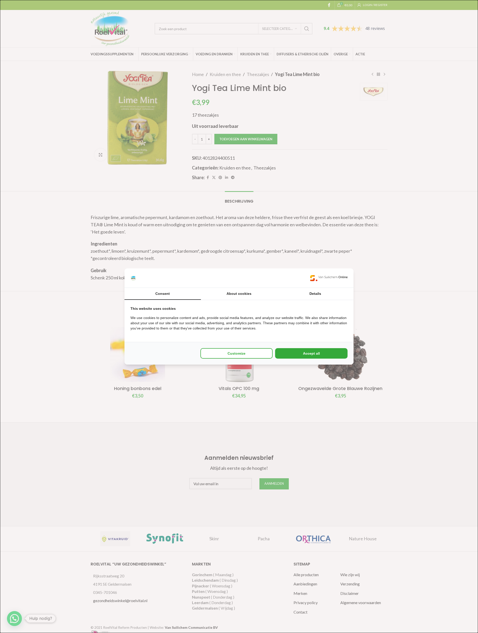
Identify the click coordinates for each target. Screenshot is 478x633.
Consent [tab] (162, 294)
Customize (236, 353)
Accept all (311, 353)
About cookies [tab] (239, 294)
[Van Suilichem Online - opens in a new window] (329, 278)
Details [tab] (315, 294)
